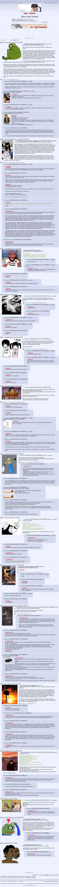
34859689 (24, 366)
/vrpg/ (24, 19)
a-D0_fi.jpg (6, 294)
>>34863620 (8, 650)
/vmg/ (27, 19)
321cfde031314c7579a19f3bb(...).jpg (12, 488)
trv (6, 3)
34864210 (24, 775)
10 (20, 877)
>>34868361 (30, 593)
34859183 (46, 357)
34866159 (24, 673)
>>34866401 (8, 441)
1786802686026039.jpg (9, 337)
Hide (42, 22)
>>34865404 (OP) (31, 537)
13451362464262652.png (9, 419)
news (42, 2)
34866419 (24, 379)
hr (13, 0)
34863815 (46, 311)
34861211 (46, 304)
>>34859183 (8, 368)
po (46, 2)
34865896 (24, 418)
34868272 (41, 579)
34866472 (24, 209)
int (30, 2)
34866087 (46, 833)
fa (21, 2)
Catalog (12, 40)
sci (55, 2)
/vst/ (29, 19)
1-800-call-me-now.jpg (9, 385)
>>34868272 (46, 574)
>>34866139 (32, 608)
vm (28, 0)
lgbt (56, 0)
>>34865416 (54, 519)
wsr (16, 3)
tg (2, 3)
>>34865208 (8, 166)
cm (51, 0)
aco (3, 2)
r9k (45, 0)
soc (57, 2)
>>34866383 (52, 259)
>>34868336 (8, 601)
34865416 (47, 535)
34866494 (24, 128)
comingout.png (7, 92)
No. (33, 45)
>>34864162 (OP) (9, 777)
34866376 (46, 259)
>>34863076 (22, 570)
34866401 (24, 431)
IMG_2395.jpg (7, 684)
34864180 (42, 464)
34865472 (24, 173)
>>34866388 (52, 264)
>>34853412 (8, 374)
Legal (31, 885)
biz (12, 2)
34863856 (24, 630)
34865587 (24, 499)
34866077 (46, 851)
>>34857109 (30, 306)
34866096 (46, 808)
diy (19, 2)
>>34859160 (30, 353)
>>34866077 (46, 845)
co (17, 2)
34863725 (38, 615)
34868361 (24, 598)
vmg (30, 0)
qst (53, 2)
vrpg (35, 0)
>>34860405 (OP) (9, 211)
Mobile (53, 3)
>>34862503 (30, 81)
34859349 (24, 705)
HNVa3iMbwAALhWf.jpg (9, 454)
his (28, 2)
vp (9, 3)
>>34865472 (30, 164)
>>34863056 (47, 686)
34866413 (24, 439)
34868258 (40, 574)
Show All (45, 22)
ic (43, 0)
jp (32, 2)
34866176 (24, 557)
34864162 (51, 752)
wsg (13, 3)
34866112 (24, 789)
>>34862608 (30, 104)
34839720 (44, 387)
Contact (34, 885)
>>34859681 (43, 686)
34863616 (24, 410)
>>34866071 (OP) (31, 854)
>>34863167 (52, 686)
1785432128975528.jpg (9, 113)
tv (8, 3)
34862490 (24, 81)
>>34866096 (54, 800)
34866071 (37, 845)
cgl (14, 2)
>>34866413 (30, 431)
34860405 (34, 142)
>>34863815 (52, 304)
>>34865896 (8, 433)
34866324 (24, 512)
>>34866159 (37, 608)
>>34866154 (21, 687)
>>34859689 (52, 357)
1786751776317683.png (9, 565)
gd (25, 2)
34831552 (44, 338)
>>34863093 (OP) (27, 466)
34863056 (24, 720)
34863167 (24, 731)
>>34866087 (46, 820)
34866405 (24, 280)
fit (23, 2)
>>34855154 (15, 421)
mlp (36, 2)
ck (16, 2)
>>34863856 (23, 608)
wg (40, 0)
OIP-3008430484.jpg (8, 248)
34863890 (24, 324)
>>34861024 (8, 412)
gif (10, 0)
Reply (40, 45)
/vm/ (32, 19)
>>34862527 (32, 91)
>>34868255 (24, 588)
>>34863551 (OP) (23, 617)
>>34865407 (8, 184)
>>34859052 (8, 406)
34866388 (24, 273)
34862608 (26, 112)
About (24, 885)
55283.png (6, 843)
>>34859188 (8, 707)
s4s (47, 0)
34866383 (46, 264)
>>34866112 (27, 753)
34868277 (28, 239)
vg (26, 0)
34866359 (37, 251)
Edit (21, 3)
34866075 (37, 820)
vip (49, 0)
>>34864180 (49, 455)
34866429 (24, 330)
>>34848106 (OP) (9, 319)
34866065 (45, 800)
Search (49, 3)
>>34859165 (8, 381)
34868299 (40, 585)
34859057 (33, 686)
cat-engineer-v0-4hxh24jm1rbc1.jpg (12, 605)
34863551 (52, 607)
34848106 (44, 296)
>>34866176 (30, 520)
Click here (12, 79)
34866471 (24, 286)
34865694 (31, 567)
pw (51, 2)
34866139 (24, 654)
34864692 (24, 487)
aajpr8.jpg (6, 798)
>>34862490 (14, 94)
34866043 (24, 639)
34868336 (24, 593)
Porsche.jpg (7, 655)
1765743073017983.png (9, 817)
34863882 (24, 317)
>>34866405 (26, 266)
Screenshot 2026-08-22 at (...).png (12, 139)
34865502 (24, 550)
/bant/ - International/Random (29, 20)
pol (49, 2)
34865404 (45, 519)
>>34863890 (30, 317)
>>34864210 (22, 753)
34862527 (24, 104)
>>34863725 (18, 608)
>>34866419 (52, 350)
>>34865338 (8, 167)
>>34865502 (25, 520)
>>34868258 (24, 581)
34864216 (27, 784)
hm (54, 0)
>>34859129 (30, 359)
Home (57, 3)
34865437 (24, 544)
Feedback (28, 885)
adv (5, 2)
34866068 (24, 200)
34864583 (24, 478)
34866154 (24, 742)
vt (11, 3)
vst (37, 0)
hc (26, 2)
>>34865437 (53, 535)
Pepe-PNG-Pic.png (8, 42)
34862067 (36, 45)
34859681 (29, 713)
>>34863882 (54, 296)
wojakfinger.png (7, 517)
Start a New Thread (29, 17)
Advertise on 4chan (29, 37)
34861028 (24, 403)
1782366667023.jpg (8, 750)
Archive (17, 40)
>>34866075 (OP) (31, 835)
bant (10, 2)
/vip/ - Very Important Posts (33, 21)
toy (4, 3)
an (7, 2)
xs (19, 3)
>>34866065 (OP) (31, 810)
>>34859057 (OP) (9, 715)
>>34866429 (30, 324)
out (45, 2)
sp (0, 3)
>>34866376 (30, 268)
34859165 (46, 350)
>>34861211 (30, 313)
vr (32, 0)
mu (38, 2)
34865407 (24, 164)
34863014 (24, 372)
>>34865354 (8, 175)
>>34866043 (28, 608)
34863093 (40, 455)
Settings (45, 3)
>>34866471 (30, 280)
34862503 (26, 91)
